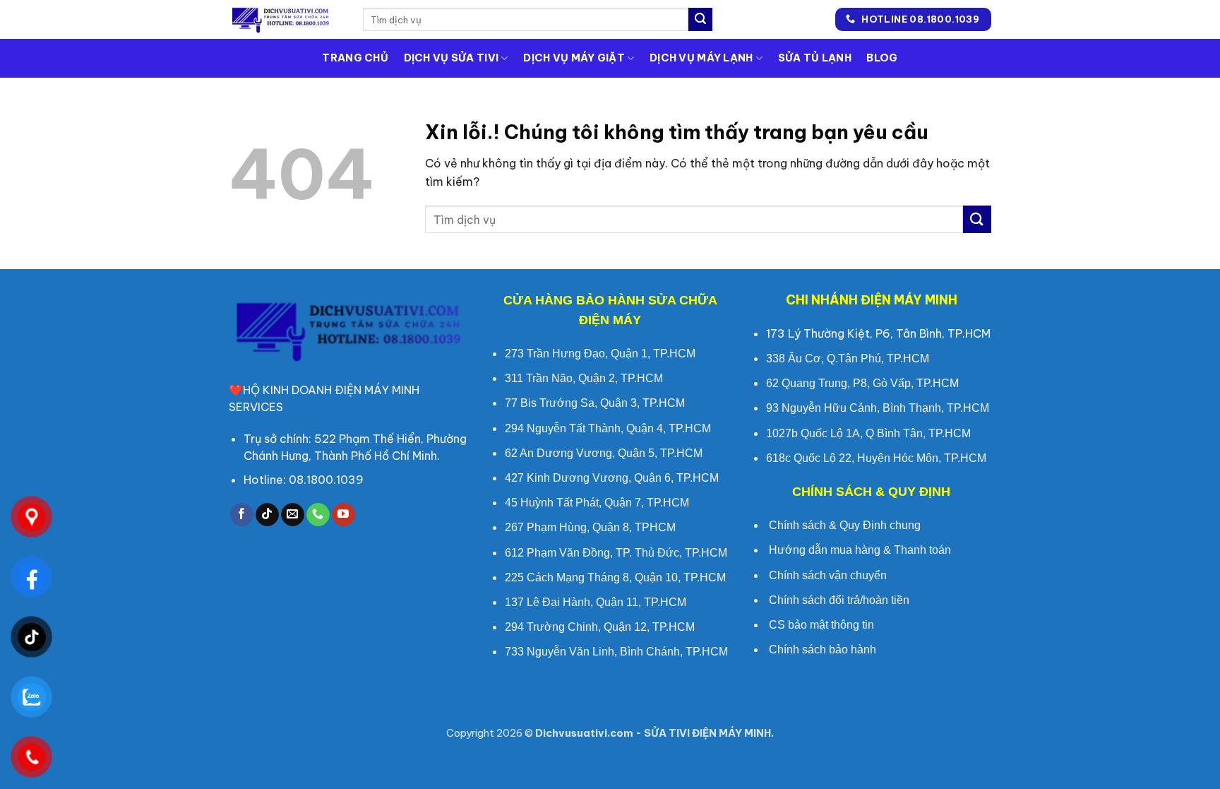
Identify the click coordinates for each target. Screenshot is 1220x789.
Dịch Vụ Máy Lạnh (701, 58)
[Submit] (700, 20)
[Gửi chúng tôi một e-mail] (292, 515)
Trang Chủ (355, 58)
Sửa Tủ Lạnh (814, 58)
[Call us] (318, 515)
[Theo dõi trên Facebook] (241, 515)
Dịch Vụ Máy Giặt (574, 58)
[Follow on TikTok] (267, 515)
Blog (881, 58)
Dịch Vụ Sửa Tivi (451, 58)
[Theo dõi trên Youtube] (343, 515)
